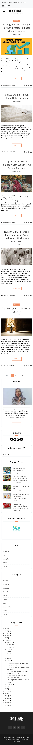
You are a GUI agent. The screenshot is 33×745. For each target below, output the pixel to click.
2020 (6, 689)
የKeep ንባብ (16, 78)
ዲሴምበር (9, 642)
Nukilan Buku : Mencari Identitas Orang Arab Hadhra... (16, 676)
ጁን (8, 656)
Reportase (6, 603)
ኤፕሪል (9, 661)
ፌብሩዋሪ (9, 684)
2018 (6, 693)
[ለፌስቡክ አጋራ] (24, 85)
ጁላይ (8, 654)
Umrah (5, 566)
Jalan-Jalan (6, 559)
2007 (6, 705)
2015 (6, 700)
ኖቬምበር (9, 645)
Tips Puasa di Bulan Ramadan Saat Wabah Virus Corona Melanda (16, 165)
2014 (6, 703)
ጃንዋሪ (9, 686)
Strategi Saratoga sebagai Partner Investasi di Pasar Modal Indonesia (16, 28)
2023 (6, 635)
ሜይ (8, 658)
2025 (6, 631)
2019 (6, 691)
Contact (9, 2)
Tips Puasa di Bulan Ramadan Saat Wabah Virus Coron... (17, 672)
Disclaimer (16, 2)
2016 (6, 698)
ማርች (8, 682)
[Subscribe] (21, 439)
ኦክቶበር (9, 647)
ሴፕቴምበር (10, 649)
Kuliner (5, 563)
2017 (6, 696)
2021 (6, 640)
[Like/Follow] (11, 439)
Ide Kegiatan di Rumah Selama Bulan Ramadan (16, 96)
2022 (6, 638)
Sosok (5, 611)
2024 (6, 633)
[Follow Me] (14, 439)
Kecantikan (6, 592)
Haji (4, 555)
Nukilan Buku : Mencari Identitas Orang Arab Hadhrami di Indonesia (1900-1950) (16, 236)
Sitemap (23, 2)
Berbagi (5, 580)
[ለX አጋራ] (26, 85)
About (4, 2)
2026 (6, 629)
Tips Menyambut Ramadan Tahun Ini (16, 310)
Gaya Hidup (6, 551)
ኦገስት (8, 652)
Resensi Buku (7, 607)
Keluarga (5, 596)
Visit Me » (16, 424)
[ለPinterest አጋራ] (28, 85)
